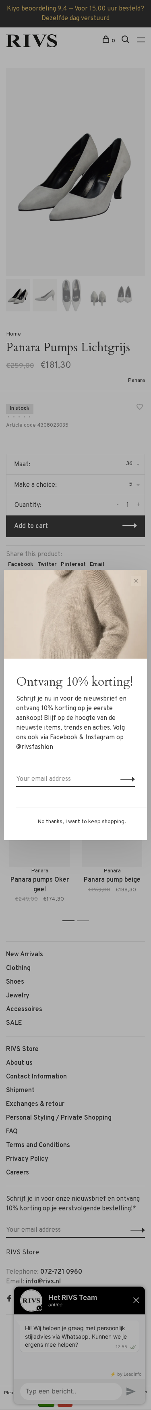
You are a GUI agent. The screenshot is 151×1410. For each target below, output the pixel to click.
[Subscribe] (125, 779)
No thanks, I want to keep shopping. (81, 821)
